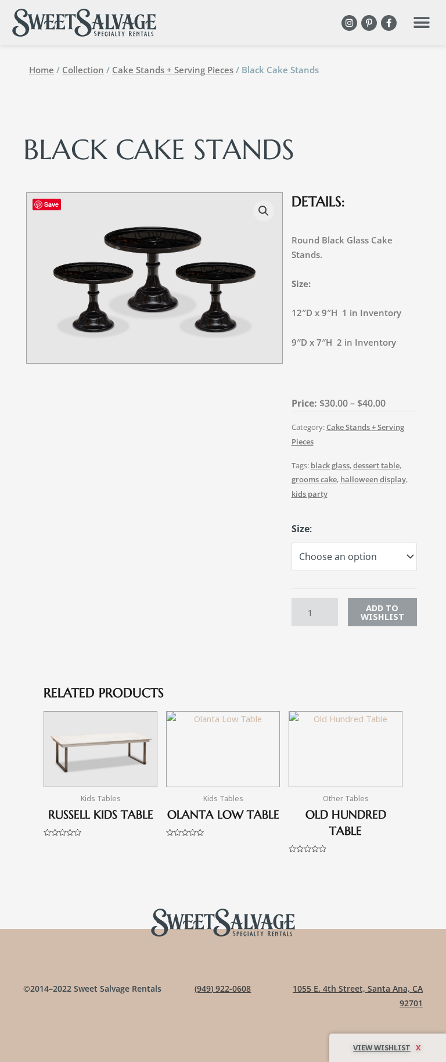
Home (41, 70)
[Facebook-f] (389, 23)
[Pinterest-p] (369, 23)
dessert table (376, 465)
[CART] (387, 1048)
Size (301, 528)
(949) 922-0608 (223, 988)
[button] (421, 23)
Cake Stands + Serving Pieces (172, 70)
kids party (310, 494)
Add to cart (382, 612)
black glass (330, 465)
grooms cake (314, 479)
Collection (83, 70)
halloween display (373, 479)
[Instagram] (349, 23)
